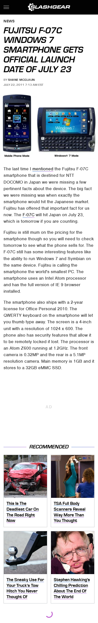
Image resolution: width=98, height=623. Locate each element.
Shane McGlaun (21, 80)
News (9, 21)
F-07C (28, 214)
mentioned (42, 169)
